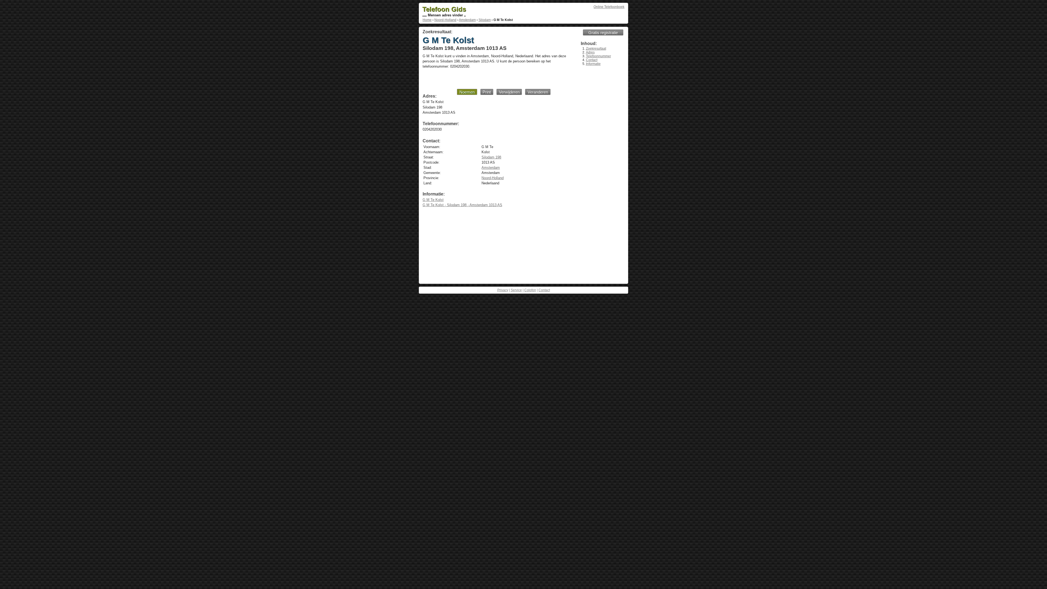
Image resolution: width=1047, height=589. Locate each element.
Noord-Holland (445, 20)
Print (487, 92)
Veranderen (538, 92)
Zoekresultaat (596, 48)
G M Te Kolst (433, 200)
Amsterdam (467, 20)
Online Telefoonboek (609, 7)
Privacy (502, 290)
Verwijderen (509, 92)
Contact (591, 60)
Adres (590, 52)
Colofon (530, 290)
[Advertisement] (488, 78)
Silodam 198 (491, 157)
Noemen (467, 92)
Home (427, 20)
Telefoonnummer (598, 56)
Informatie (593, 64)
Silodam (485, 20)
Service (516, 290)
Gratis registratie (603, 32)
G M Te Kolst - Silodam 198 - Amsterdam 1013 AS (462, 205)
